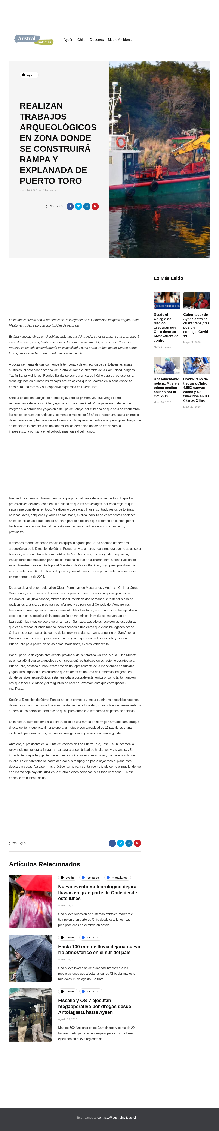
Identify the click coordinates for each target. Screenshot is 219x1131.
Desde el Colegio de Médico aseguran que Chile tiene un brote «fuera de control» (166, 327)
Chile (81, 40)
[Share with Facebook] (70, 206)
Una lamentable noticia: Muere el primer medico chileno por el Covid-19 (167, 387)
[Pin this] (95, 206)
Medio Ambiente (120, 40)
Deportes (97, 40)
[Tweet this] (78, 206)
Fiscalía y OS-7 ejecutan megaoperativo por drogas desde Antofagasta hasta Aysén (94, 1006)
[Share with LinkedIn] (86, 206)
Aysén (68, 40)
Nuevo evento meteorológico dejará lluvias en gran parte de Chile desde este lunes (97, 892)
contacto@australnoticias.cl (116, 1117)
